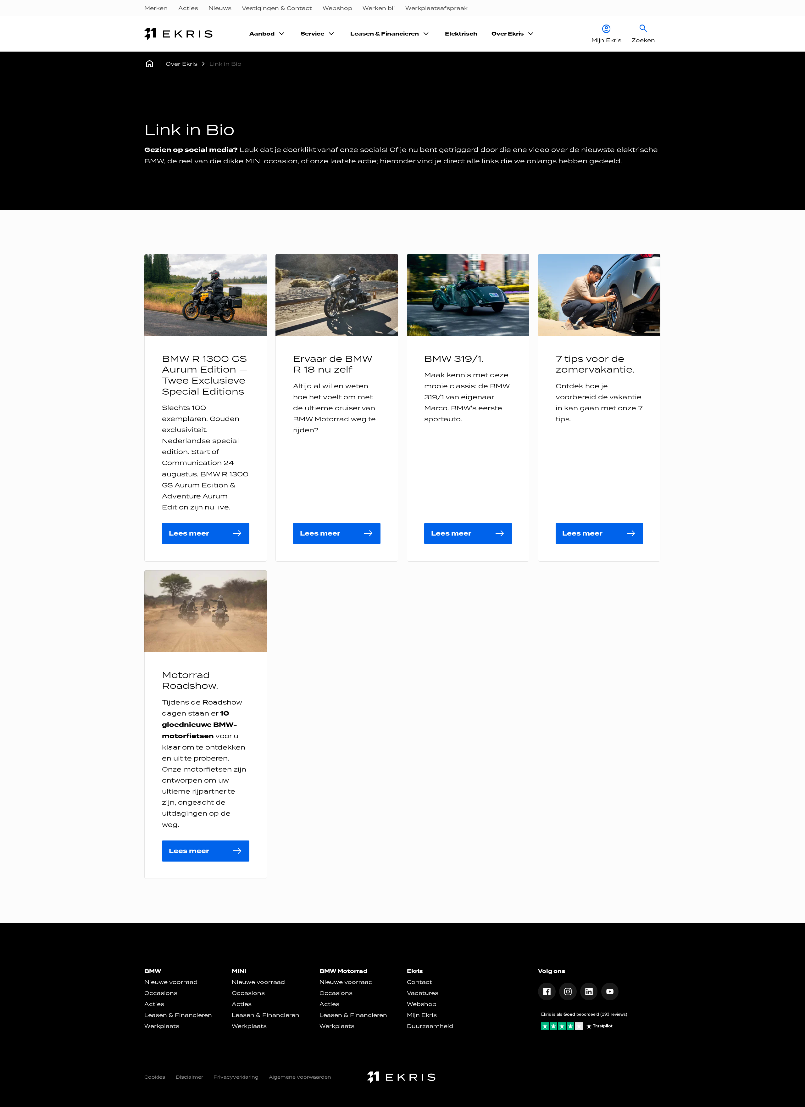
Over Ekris (181, 63)
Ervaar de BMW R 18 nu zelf (332, 364)
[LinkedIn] (589, 991)
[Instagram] (568, 991)
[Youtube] (610, 991)
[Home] (179, 34)
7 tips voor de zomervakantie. (595, 364)
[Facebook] (547, 991)
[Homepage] (149, 64)
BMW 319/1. (454, 358)
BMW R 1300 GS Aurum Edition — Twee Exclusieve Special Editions (204, 375)
